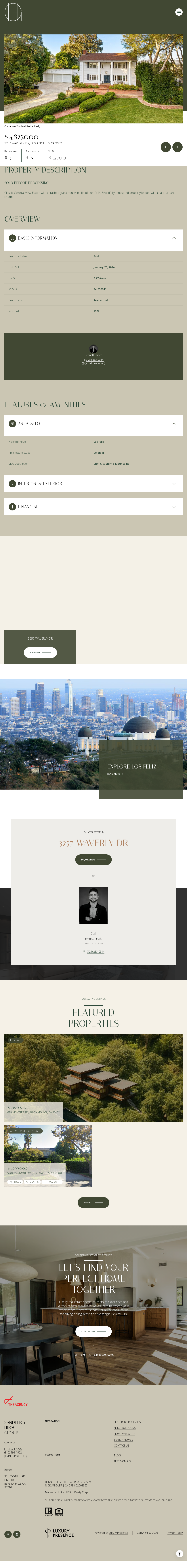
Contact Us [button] (121, 1445)
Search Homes (123, 1439)
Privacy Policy (175, 1532)
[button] (93, 1331)
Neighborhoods (125, 1427)
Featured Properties (127, 1422)
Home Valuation (124, 1434)
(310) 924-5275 (104, 1355)
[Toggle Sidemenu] (179, 12)
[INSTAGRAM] (8, 1534)
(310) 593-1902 (13, 1452)
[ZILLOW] (16, 1534)
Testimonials (122, 1461)
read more (113, 774)
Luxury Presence (118, 1532)
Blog (117, 1455)
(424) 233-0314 (95, 359)
